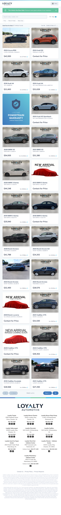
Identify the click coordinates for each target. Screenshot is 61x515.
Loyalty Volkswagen (12, 428)
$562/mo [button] (52, 156)
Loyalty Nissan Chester (30, 415)
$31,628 (36, 89)
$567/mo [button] (52, 321)
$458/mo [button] (23, 222)
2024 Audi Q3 (38, 50)
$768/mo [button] (23, 255)
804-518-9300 (11, 434)
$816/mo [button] (23, 189)
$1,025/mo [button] (23, 156)
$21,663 (7, 89)
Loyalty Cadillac (49, 428)
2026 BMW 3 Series (11, 183)
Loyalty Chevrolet (30, 428)
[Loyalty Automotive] (8, 4)
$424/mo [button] (52, 255)
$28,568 (7, 387)
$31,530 (36, 321)
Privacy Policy (29, 472)
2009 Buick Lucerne (11, 315)
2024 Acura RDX (10, 50)
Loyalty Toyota (12, 415)
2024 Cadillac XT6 (40, 348)
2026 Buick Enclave (11, 249)
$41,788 (7, 254)
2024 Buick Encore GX (41, 249)
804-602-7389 (49, 421)
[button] (16, 30)
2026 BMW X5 (9, 150)
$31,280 (36, 155)
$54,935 (7, 155)
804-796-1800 (11, 421)
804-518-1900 (11, 449)
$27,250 (36, 387)
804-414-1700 (30, 421)
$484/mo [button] (52, 387)
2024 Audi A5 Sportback (42, 116)
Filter (54, 17)
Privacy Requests (39, 472)
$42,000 (7, 56)
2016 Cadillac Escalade (12, 381)
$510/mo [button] (52, 288)
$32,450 (7, 288)
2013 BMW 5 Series (40, 183)
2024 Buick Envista (11, 282)
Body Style (20, 21)
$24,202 (36, 254)
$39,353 (36, 354)
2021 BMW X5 (38, 150)
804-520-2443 (53, 449)
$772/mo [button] (23, 56)
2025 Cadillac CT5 (11, 348)
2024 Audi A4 (38, 83)
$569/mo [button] (52, 90)
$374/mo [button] (23, 90)
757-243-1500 (30, 434)
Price (5, 21)
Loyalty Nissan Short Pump (49, 415)
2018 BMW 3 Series (40, 216)
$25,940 (7, 221)
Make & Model (11, 21)
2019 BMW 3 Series (11, 216)
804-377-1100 (34, 449)
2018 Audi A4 (9, 83)
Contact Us (20, 472)
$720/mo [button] (52, 354)
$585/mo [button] (23, 288)
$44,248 (7, 188)
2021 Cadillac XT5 (39, 315)
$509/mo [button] (23, 387)
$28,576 (36, 288)
